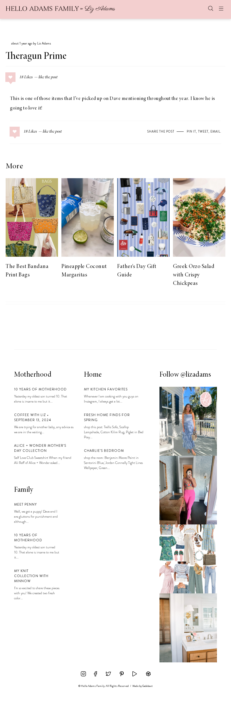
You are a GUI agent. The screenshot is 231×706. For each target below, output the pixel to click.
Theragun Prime (36, 57)
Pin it (191, 131)
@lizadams (196, 375)
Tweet (203, 131)
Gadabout (147, 686)
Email (215, 131)
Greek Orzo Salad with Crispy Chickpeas (193, 275)
